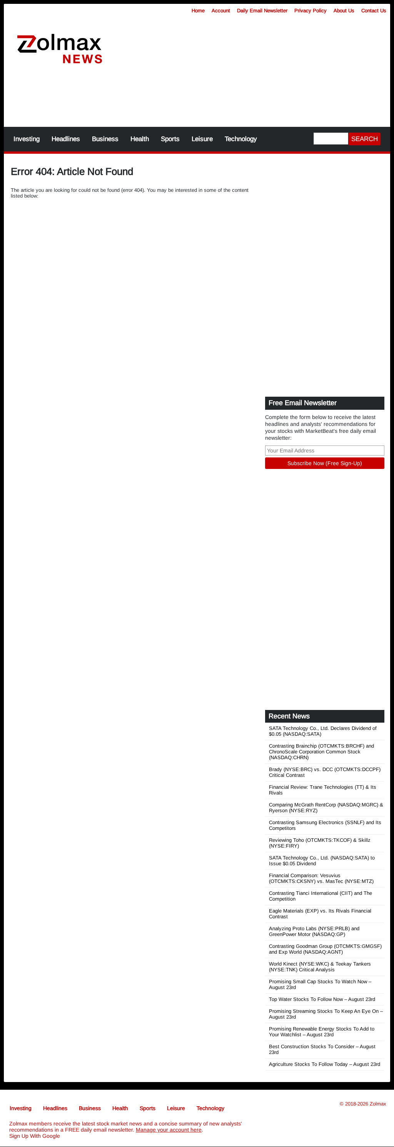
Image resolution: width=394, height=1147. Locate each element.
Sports (170, 139)
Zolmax (378, 1104)
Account (221, 10)
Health (139, 139)
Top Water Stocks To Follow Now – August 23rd (322, 999)
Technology (241, 139)
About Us (344, 10)
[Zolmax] (59, 49)
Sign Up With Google (34, 1136)
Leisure (202, 139)
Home (198, 10)
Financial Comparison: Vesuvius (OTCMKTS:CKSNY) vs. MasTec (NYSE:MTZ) (321, 878)
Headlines (66, 139)
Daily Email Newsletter (262, 10)
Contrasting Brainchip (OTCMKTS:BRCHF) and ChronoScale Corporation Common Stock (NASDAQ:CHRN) (321, 751)
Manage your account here (169, 1130)
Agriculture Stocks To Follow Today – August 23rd (324, 1064)
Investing (26, 139)
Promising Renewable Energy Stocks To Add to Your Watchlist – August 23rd (321, 1031)
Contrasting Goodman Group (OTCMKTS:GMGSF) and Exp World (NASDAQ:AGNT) (325, 949)
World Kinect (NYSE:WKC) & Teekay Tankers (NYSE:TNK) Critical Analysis (320, 966)
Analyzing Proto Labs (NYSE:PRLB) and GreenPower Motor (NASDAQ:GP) (314, 931)
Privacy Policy (310, 10)
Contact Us (373, 10)
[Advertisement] (197, 100)
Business (105, 139)
